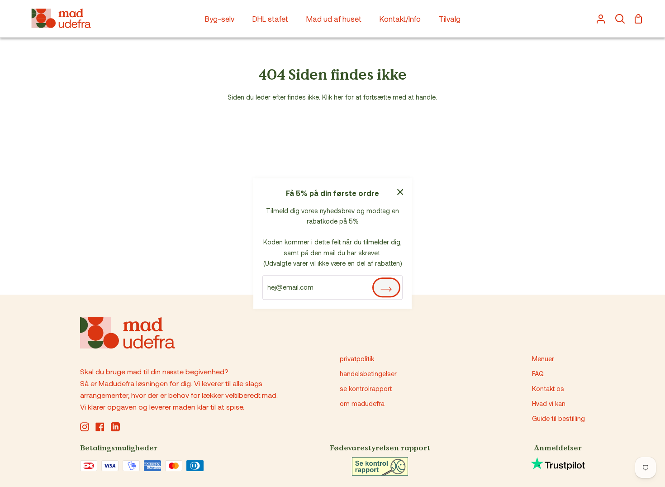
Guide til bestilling (558, 418)
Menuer (543, 359)
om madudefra (362, 403)
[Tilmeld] (386, 287)
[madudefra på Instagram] (84, 426)
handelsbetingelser (368, 373)
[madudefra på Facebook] (99, 426)
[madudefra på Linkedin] (115, 426)
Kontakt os (548, 388)
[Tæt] (400, 190)
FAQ (538, 373)
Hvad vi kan (548, 403)
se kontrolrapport (366, 388)
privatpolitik (357, 359)
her (338, 97)
